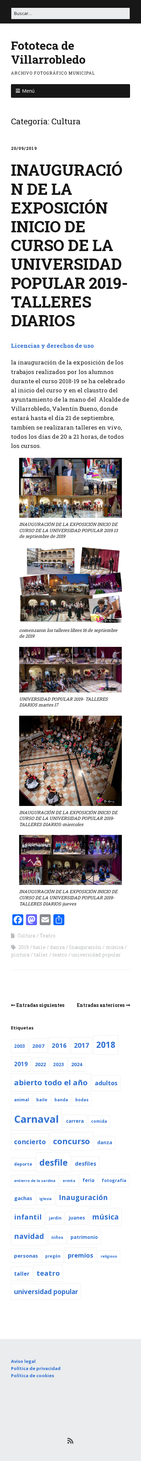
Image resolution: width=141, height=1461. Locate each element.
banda (61, 1099)
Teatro (47, 935)
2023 (58, 1064)
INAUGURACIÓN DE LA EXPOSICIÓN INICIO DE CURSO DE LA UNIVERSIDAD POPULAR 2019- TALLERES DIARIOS (69, 244)
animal (21, 1100)
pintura (20, 954)
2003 (19, 1046)
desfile (53, 1162)
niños (57, 1237)
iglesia (45, 1198)
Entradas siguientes (40, 1005)
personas (26, 1255)
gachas (23, 1198)
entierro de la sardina (34, 1180)
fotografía (114, 1180)
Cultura (26, 935)
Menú (28, 91)
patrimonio (84, 1237)
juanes (77, 1218)
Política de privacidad (36, 1368)
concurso (71, 1141)
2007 (38, 1045)
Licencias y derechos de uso (52, 345)
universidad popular (96, 954)
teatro (59, 954)
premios (80, 1255)
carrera (75, 1121)
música (115, 947)
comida (99, 1121)
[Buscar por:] (70, 13)
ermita (69, 1180)
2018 (105, 1044)
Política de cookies (32, 1375)
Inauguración (85, 947)
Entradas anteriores (101, 1005)
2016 (59, 1045)
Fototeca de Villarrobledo (48, 52)
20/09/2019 (24, 148)
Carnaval (36, 1119)
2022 (40, 1064)
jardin (55, 1218)
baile (39, 947)
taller (41, 954)
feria (88, 1180)
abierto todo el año (51, 1082)
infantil (28, 1217)
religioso (109, 1256)
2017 (81, 1045)
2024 (76, 1064)
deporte (23, 1164)
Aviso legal (23, 1361)
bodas (82, 1099)
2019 (23, 947)
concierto (30, 1141)
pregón (53, 1256)
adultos (106, 1083)
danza (57, 947)
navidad (29, 1236)
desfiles (85, 1163)
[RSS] (70, 1440)
